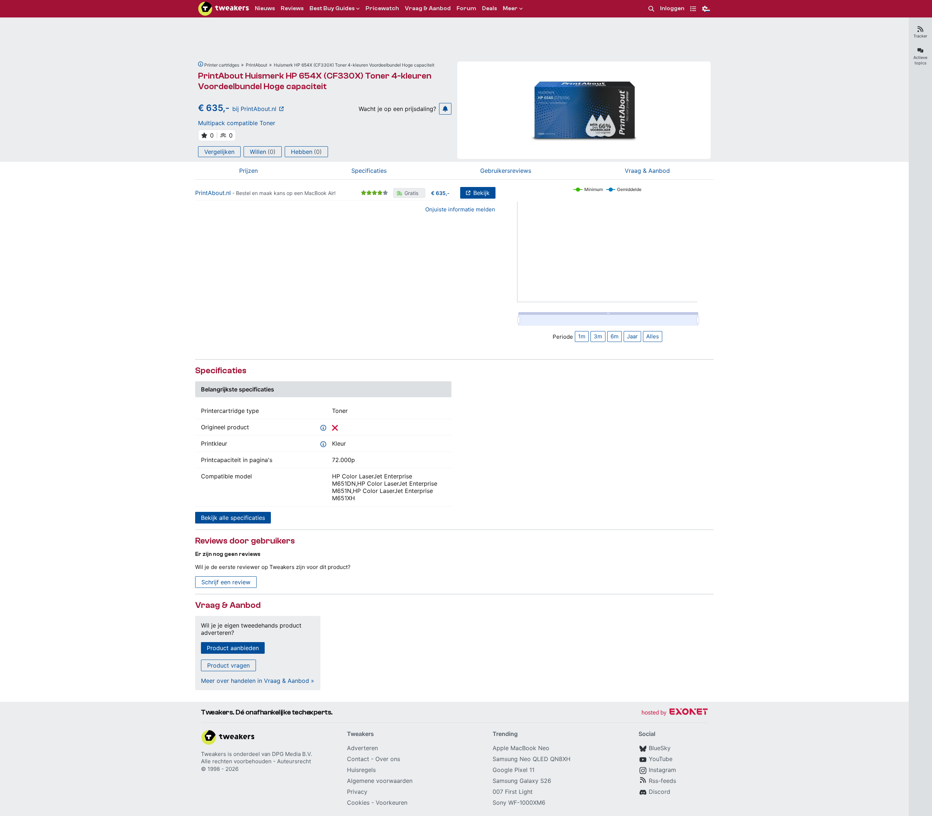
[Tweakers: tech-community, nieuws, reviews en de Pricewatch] (223, 8)
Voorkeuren (391, 802)
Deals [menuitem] (489, 8)
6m (615, 336)
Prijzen (248, 170)
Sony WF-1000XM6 (519, 802)
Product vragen (228, 665)
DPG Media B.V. (292, 754)
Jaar (632, 336)
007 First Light (513, 791)
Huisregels (361, 769)
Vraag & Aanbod (647, 170)
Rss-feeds (662, 780)
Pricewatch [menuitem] (382, 8)
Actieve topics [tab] (920, 60)
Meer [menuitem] (510, 8)
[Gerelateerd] (200, 64)
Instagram (662, 769)
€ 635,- (440, 193)
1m (581, 336)
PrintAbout (256, 65)
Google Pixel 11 (513, 769)
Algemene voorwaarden (379, 780)
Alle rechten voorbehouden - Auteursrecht (256, 761)
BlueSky (660, 748)
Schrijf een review (225, 582)
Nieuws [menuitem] (265, 8)
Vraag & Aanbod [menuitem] (428, 8)
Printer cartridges (221, 65)
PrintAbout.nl (213, 192)
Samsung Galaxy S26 (522, 780)
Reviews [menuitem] (292, 8)
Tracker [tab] (920, 36)
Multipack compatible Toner (236, 123)
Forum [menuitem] (466, 8)
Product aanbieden (233, 648)
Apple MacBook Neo (521, 748)
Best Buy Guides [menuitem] (332, 8)
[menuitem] (651, 8)
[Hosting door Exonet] (674, 712)
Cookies (358, 802)
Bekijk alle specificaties (233, 517)
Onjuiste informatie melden (460, 209)
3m (598, 336)
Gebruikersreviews (505, 170)
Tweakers (213, 754)
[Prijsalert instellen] (445, 109)
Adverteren (362, 748)
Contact (358, 759)
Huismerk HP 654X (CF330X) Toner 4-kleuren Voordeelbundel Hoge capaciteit (354, 65)
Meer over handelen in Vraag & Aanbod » (257, 680)
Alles (652, 336)
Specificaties (369, 170)
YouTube (660, 759)
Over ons (387, 759)
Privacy (357, 791)
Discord (659, 791)
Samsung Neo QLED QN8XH (531, 759)
